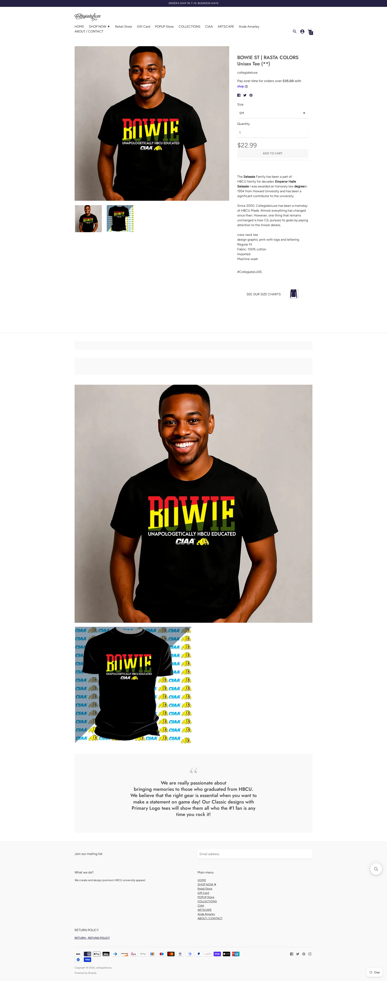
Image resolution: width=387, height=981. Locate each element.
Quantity (243, 124)
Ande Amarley (249, 26)
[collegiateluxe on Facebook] (291, 954)
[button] (376, 869)
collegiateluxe (103, 967)
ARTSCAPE (226, 26)
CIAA (209, 26)
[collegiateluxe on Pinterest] (303, 954)
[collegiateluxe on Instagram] (309, 954)
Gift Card (143, 26)
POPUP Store (164, 26)
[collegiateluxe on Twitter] (297, 954)
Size (240, 104)
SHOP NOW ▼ (99, 26)
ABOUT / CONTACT (89, 31)
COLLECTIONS (189, 26)
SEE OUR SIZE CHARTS (264, 294)
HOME (79, 26)
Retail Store (123, 26)
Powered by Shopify (85, 973)
